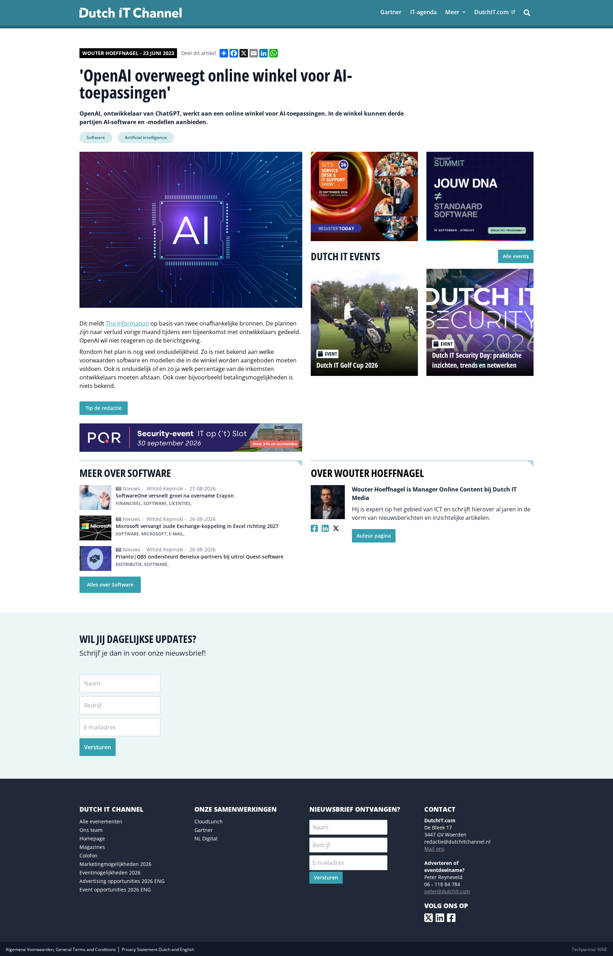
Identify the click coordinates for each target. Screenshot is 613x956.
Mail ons (434, 848)
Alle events (516, 256)
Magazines (92, 847)
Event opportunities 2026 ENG (115, 889)
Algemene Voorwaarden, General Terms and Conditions (61, 949)
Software (96, 137)
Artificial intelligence (146, 137)
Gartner (203, 830)
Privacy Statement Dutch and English (158, 949)
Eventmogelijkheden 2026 (109, 872)
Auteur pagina (374, 535)
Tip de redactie (103, 408)
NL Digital (205, 838)
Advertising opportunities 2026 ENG (122, 881)
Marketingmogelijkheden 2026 (115, 864)
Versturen (97, 747)
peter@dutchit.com (447, 891)
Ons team (91, 830)
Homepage (92, 838)
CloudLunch (208, 821)
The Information (127, 323)
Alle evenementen (100, 821)
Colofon (88, 855)
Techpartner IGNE (589, 949)
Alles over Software (110, 584)
